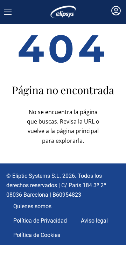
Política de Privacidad (40, 220)
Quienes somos (32, 206)
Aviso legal (94, 220)
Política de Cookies (36, 235)
